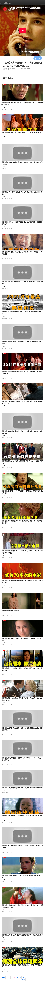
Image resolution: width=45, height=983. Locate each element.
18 (39, 977)
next (23, 979)
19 (42, 977)
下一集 (38, 58)
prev (3, 977)
